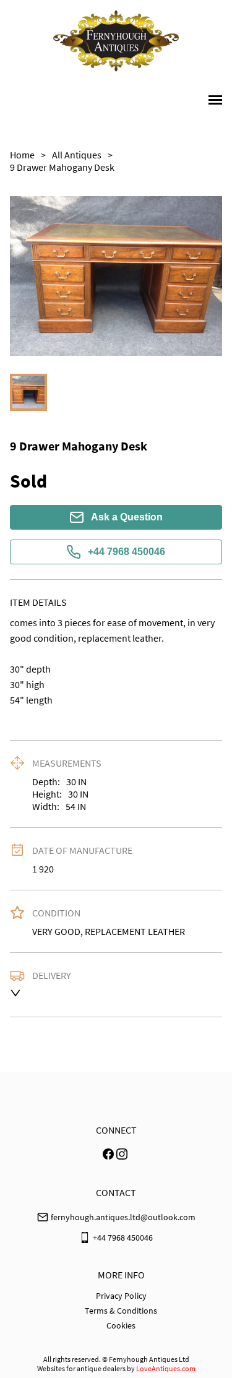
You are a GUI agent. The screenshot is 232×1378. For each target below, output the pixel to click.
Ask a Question (127, 517)
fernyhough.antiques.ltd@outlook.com (123, 1217)
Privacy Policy (121, 1295)
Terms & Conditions (121, 1310)
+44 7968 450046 (126, 551)
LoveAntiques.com (165, 1368)
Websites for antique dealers (81, 1368)
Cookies (120, 1325)
